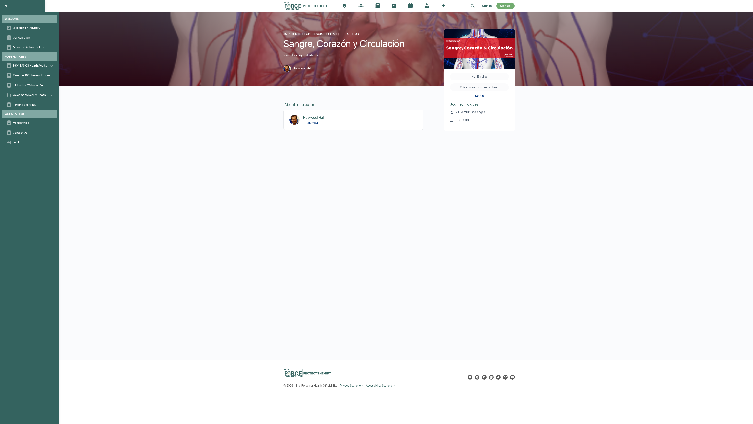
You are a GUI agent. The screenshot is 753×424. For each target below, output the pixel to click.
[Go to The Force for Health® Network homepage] (306, 5)
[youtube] (512, 377)
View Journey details (298, 55)
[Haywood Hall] (294, 119)
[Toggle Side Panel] (6, 6)
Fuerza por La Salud (342, 34)
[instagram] (484, 377)
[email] (470, 377)
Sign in (487, 5)
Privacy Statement (351, 385)
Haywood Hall (314, 117)
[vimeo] (505, 377)
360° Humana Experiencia (303, 34)
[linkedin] (491, 377)
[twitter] (498, 377)
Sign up (505, 5)
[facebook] (477, 377)
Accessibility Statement (380, 385)
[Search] (473, 6)
